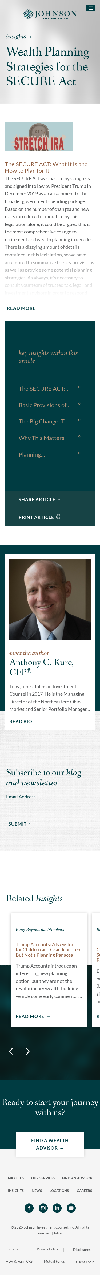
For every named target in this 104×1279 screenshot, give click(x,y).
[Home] (50, 14)
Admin (58, 1233)
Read (21, 308)
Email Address (21, 796)
